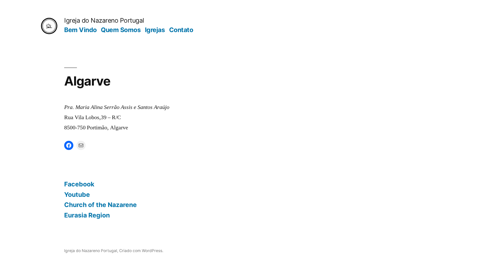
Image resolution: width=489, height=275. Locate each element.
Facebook (79, 184)
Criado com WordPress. (141, 250)
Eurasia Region (87, 215)
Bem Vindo (80, 30)
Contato (181, 30)
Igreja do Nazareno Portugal (104, 20)
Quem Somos (121, 30)
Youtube (77, 194)
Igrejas (155, 30)
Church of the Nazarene (100, 205)
